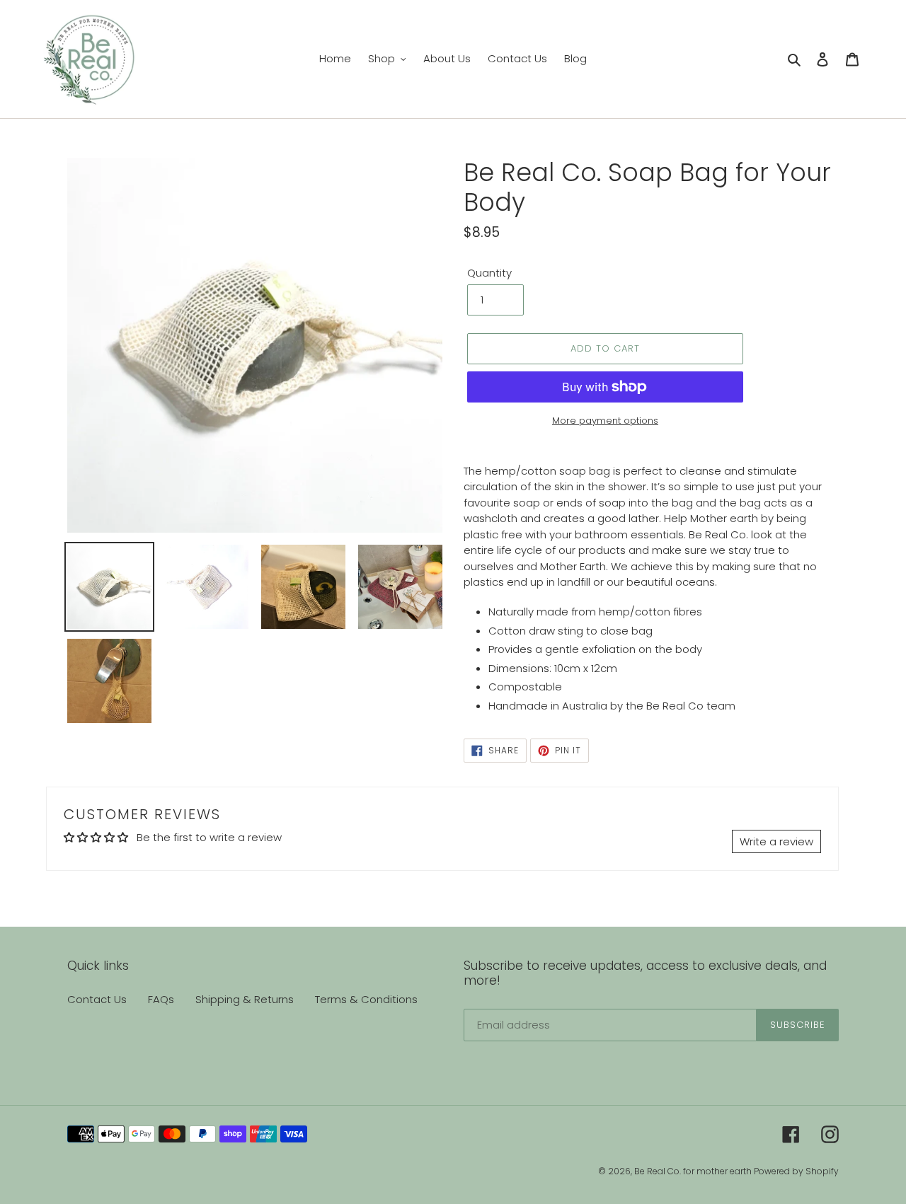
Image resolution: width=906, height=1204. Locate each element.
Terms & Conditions (366, 999)
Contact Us (97, 999)
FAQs (161, 999)
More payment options (605, 420)
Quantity (489, 272)
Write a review (776, 841)
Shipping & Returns (244, 999)
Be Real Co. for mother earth (694, 1171)
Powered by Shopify (796, 1171)
